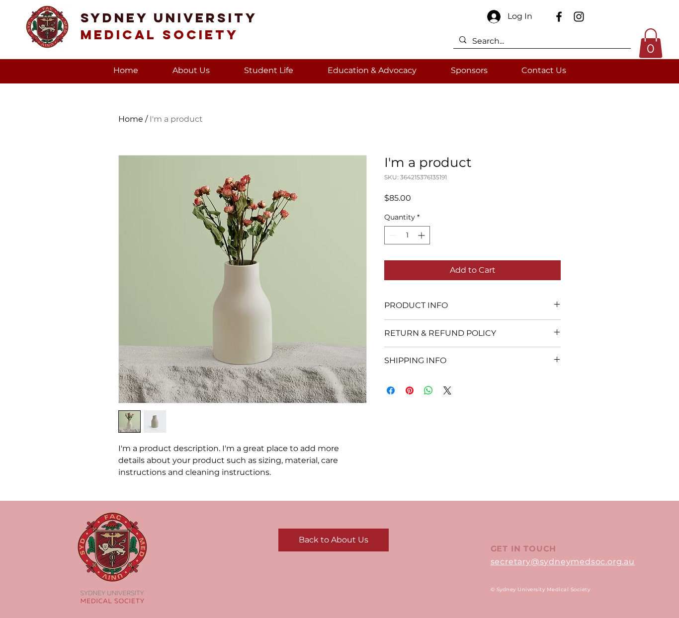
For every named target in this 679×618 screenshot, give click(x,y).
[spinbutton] (407, 235)
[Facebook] (559, 16)
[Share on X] (447, 390)
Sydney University (169, 26)
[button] (650, 43)
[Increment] (422, 235)
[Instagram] (579, 16)
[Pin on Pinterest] (410, 390)
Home (130, 119)
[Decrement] (392, 235)
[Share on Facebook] (391, 390)
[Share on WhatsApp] (428, 390)
